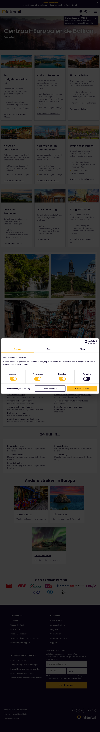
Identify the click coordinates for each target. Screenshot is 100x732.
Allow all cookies (82, 388)
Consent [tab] (17, 349)
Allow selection (50, 388)
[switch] (37, 379)
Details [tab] (50, 349)
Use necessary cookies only (18, 388)
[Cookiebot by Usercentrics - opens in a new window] (86, 342)
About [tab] (82, 349)
